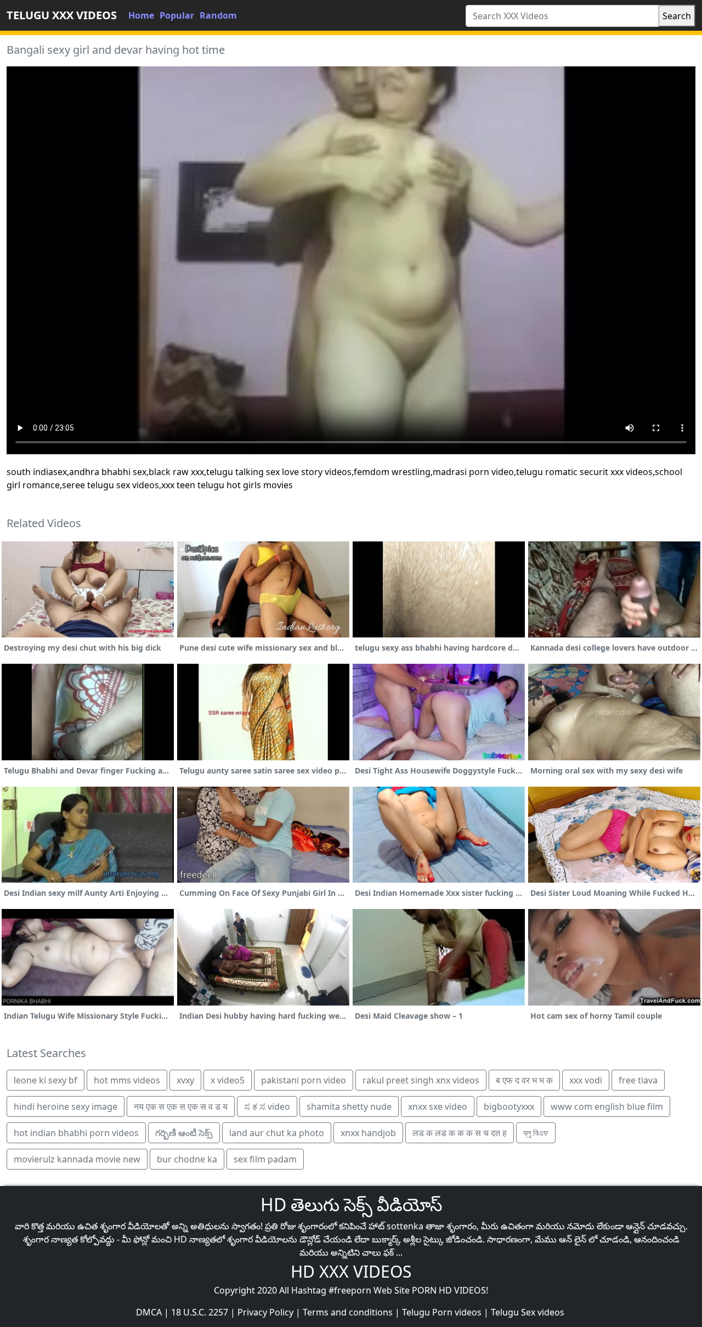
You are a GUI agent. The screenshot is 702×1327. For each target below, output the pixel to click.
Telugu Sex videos (527, 1312)
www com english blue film (607, 1106)
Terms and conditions (348, 1312)
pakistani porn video (303, 1080)
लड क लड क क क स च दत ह (459, 1133)
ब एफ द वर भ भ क (524, 1080)
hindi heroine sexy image (65, 1106)
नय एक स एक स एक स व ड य (181, 1106)
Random (218, 15)
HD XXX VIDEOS (351, 1271)
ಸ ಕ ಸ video (267, 1106)
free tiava (638, 1080)
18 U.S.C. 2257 (199, 1312)
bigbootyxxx (509, 1106)
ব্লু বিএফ (535, 1133)
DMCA (149, 1312)
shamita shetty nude (349, 1106)
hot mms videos (127, 1080)
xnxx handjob (368, 1133)
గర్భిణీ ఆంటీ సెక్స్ (184, 1133)
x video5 (228, 1080)
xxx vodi (585, 1080)
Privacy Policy (265, 1312)
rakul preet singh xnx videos (421, 1080)
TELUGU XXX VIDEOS (62, 15)
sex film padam (265, 1159)
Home (141, 15)
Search (677, 16)
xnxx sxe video (437, 1106)
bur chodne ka (187, 1159)
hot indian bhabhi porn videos (76, 1133)
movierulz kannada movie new (77, 1159)
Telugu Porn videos (442, 1312)
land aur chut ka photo (276, 1133)
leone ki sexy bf (45, 1080)
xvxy (185, 1080)
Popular (177, 15)
